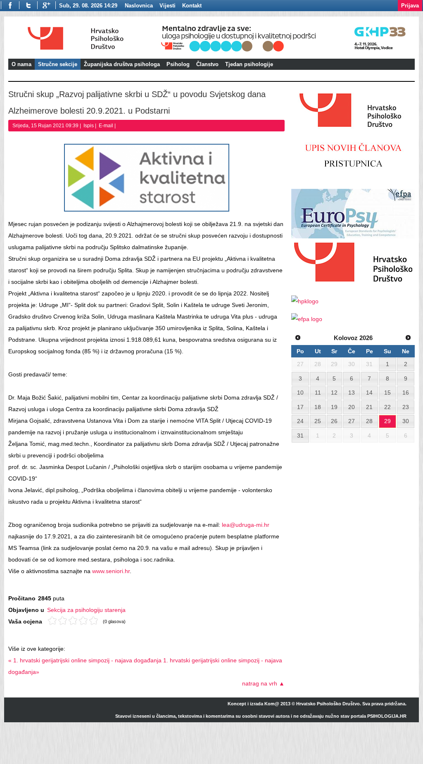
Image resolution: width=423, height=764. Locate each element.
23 (405, 407)
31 (300, 435)
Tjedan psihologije (249, 64)
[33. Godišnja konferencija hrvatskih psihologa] (286, 53)
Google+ (46, 5)
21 (369, 407)
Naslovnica (139, 5)
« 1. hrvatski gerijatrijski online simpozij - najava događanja (85, 660)
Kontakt (192, 5)
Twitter (28, 5)
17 (300, 407)
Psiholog (178, 64)
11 (318, 392)
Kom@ (271, 703)
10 (300, 392)
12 (334, 392)
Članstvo (207, 64)
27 (351, 421)
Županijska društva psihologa (122, 64)
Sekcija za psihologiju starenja (86, 610)
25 (317, 421)
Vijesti (167, 5)
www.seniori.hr (111, 571)
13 (351, 392)
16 (405, 392)
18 (317, 407)
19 (334, 407)
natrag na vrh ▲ (263, 683)
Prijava (410, 5)
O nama (21, 64)
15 (387, 392)
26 (334, 421)
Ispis (89, 126)
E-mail (106, 126)
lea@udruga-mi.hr (245, 524)
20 (351, 407)
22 (387, 407)
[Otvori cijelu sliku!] (146, 178)
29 (387, 421)
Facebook (10, 5)
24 (300, 421)
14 (369, 392)
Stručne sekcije (57, 64)
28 (369, 421)
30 (405, 421)
